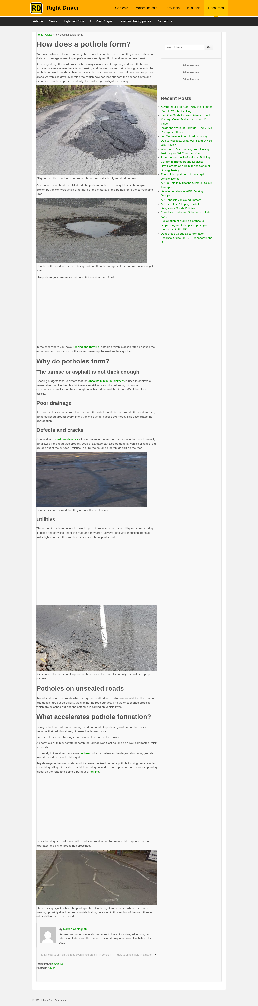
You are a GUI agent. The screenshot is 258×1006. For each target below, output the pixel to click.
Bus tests (193, 8)
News (53, 21)
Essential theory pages (134, 21)
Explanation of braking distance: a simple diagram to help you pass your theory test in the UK (185, 225)
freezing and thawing (86, 346)
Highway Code (73, 21)
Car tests (121, 8)
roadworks (57, 963)
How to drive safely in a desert (134, 954)
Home (39, 34)
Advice (38, 21)
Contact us (164, 21)
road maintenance (66, 439)
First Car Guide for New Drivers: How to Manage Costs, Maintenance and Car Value (186, 119)
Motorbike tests (146, 8)
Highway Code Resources (52, 1000)
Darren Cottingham (75, 929)
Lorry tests (172, 8)
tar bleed (85, 753)
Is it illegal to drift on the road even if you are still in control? (76, 954)
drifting (94, 771)
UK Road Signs (101, 21)
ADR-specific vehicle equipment (181, 199)
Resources (216, 8)
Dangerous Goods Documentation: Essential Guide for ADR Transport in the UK (186, 238)
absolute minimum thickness (106, 381)
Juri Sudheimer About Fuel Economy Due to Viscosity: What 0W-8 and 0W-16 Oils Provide (186, 140)
